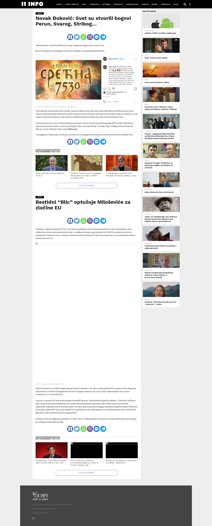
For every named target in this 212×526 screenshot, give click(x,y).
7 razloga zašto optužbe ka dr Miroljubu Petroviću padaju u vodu (121, 174)
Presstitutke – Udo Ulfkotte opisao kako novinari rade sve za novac (51, 461)
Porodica (165, 4)
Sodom (145, 4)
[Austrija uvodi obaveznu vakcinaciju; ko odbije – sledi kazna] (122, 444)
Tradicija (94, 4)
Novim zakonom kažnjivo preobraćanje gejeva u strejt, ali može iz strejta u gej (84, 462)
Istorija (106, 4)
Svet (84, 4)
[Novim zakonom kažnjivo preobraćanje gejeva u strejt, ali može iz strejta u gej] (87, 444)
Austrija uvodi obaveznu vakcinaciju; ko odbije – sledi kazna (121, 461)
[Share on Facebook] (70, 35)
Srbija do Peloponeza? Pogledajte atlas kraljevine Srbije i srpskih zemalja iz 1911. (86, 175)
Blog (176, 4)
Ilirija (59, 4)
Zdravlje (118, 4)
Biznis (155, 4)
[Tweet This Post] (77, 35)
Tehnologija (132, 4)
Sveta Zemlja (72, 4)
